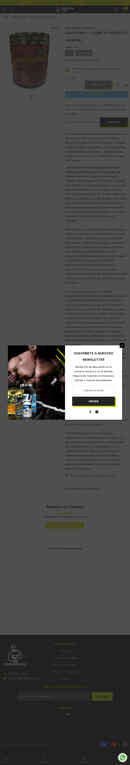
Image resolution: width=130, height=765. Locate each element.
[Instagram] (97, 412)
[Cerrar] (122, 345)
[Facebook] (90, 412)
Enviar (93, 401)
